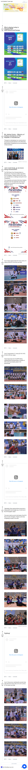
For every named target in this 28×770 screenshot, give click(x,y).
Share (9, 83)
